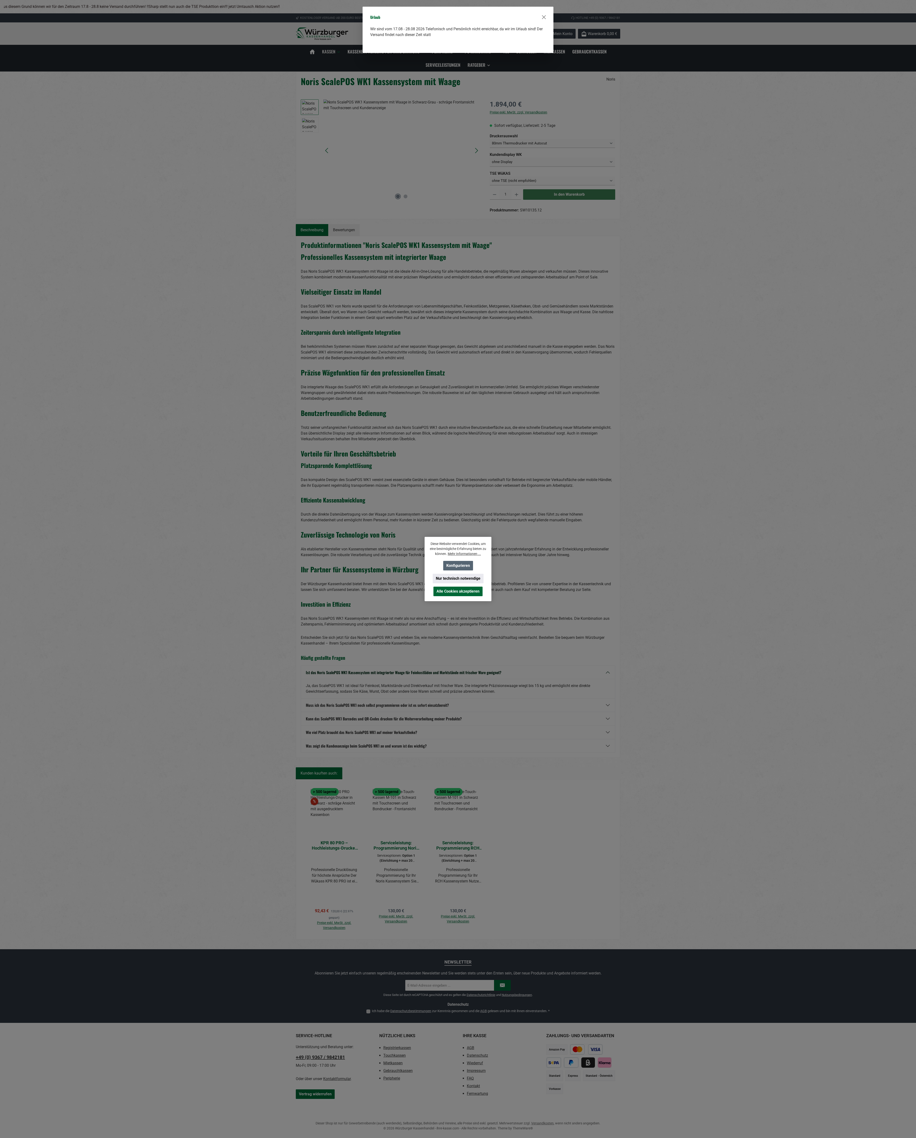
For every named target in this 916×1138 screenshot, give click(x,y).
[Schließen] (544, 17)
